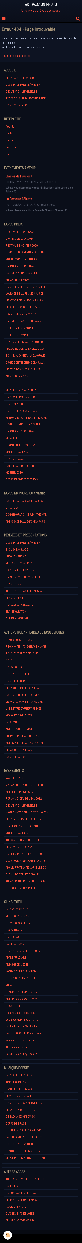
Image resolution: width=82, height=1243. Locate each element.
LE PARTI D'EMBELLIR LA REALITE (24, 688)
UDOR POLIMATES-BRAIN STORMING (25, 861)
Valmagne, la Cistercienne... (21, 1040)
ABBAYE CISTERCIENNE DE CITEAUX (25, 881)
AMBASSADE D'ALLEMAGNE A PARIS (25, 521)
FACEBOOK (12, 1186)
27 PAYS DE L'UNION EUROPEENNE (25, 785)
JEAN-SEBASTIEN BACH (19, 1096)
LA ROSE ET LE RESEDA (19, 1075)
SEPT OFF (11, 383)
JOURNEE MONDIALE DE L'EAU (22, 736)
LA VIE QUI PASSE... (16, 944)
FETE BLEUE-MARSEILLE (20, 335)
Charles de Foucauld (19, 176)
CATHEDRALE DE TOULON (20, 466)
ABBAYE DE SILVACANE (18, 280)
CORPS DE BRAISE (16, 1123)
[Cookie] (7, 1235)
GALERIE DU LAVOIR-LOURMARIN (23, 321)
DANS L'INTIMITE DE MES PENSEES (25, 577)
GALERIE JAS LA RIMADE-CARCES (24, 501)
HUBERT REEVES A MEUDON (21, 411)
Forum (9, 154)
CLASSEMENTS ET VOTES (20, 1214)
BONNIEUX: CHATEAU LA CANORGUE (25, 356)
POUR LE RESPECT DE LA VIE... (23, 653)
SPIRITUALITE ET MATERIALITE (22, 570)
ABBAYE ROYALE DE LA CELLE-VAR (25, 349)
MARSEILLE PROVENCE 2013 (22, 792)
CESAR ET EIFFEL (16, 1006)
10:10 (9, 660)
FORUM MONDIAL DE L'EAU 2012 (24, 799)
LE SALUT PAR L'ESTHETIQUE (22, 1110)
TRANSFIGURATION (16, 611)
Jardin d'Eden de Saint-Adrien (22, 1026)
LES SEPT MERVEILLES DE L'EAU (24, 819)
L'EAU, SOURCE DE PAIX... (20, 640)
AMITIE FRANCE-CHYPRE (19, 729)
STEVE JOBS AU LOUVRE (19, 923)
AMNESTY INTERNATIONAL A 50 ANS (25, 743)
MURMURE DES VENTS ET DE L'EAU (25, 1158)
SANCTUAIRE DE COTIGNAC (20, 266)
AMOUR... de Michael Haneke (21, 999)
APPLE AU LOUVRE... (17, 958)
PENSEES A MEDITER (17, 584)
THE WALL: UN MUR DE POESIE (23, 840)
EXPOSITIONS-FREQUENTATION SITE (26, 98)
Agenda (10, 126)
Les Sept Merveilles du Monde (23, 1020)
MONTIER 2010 (14, 472)
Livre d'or (11, 147)
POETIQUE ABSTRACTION (19, 1144)
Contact (10, 133)
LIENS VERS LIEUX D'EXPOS (21, 1200)
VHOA (9, 985)
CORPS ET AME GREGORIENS (22, 479)
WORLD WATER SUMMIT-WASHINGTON (27, 812)
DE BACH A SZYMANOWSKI (20, 1117)
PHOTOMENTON (14, 404)
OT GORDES (12, 508)
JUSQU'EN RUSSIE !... (17, 556)
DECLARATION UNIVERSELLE (21, 91)
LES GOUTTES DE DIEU (18, 598)
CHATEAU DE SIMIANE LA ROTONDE (25, 342)
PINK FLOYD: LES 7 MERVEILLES (24, 1103)
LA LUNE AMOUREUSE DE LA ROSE (25, 1137)
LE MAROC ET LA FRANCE (20, 750)
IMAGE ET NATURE (16, 1207)
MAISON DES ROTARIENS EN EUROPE (26, 418)
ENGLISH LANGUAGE (17, 549)
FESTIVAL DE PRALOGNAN (20, 232)
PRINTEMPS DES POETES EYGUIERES (26, 287)
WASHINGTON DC (15, 778)
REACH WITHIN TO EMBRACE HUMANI (26, 646)
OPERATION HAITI (15, 667)
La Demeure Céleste (19, 198)
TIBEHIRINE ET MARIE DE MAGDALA (25, 591)
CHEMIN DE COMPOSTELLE (21, 978)
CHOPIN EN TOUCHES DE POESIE (24, 951)
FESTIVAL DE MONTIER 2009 (22, 245)
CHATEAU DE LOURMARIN (19, 239)
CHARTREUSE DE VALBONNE (21, 445)
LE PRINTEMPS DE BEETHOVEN (23, 307)
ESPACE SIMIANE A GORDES (21, 314)
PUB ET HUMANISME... (18, 618)
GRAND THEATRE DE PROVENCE (23, 424)
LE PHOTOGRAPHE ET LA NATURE (24, 702)
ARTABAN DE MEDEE (17, 964)
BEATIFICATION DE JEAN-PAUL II (23, 826)
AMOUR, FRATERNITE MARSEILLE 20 (26, 867)
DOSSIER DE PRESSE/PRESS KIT (24, 85)
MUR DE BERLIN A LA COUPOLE (23, 390)
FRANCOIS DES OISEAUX (19, 1089)
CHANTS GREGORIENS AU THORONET (26, 1151)
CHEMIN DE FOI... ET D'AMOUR (22, 874)
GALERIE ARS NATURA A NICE (22, 273)
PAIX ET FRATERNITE (17, 757)
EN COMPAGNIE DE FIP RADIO (22, 1193)
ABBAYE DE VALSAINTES (19, 376)
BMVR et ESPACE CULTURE (21, 397)
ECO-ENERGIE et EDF (18, 674)
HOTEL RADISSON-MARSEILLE (22, 328)
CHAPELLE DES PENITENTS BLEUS (25, 252)
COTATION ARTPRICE (17, 105)
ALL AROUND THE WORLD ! (20, 78)
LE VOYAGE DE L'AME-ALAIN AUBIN (24, 300)
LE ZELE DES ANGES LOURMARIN (24, 369)
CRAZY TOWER (14, 930)
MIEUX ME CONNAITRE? (19, 563)
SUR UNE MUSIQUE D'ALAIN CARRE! (25, 1130)
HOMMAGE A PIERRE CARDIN (21, 992)
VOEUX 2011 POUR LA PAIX (21, 971)
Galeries (10, 140)
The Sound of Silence (17, 1047)
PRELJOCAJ (12, 937)
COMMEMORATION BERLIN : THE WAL (26, 515)
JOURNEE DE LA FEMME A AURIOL (24, 293)
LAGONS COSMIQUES (17, 909)
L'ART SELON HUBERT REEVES (22, 695)
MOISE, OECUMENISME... (19, 916)
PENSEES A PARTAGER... (19, 605)
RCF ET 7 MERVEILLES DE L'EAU (24, 854)
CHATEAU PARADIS (16, 459)
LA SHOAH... (12, 722)
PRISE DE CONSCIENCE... (19, 681)
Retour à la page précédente (18, 56)
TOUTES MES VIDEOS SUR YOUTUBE (26, 1179)
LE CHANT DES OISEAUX (19, 847)
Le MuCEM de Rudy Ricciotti (21, 1054)
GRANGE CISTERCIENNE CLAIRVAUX (25, 362)
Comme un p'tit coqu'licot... (21, 1013)
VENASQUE (12, 438)
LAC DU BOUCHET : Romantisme (24, 1033)
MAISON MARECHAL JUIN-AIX (21, 259)
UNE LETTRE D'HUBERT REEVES (23, 708)
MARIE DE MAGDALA (17, 452)
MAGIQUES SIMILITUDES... (20, 715)
